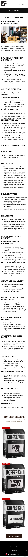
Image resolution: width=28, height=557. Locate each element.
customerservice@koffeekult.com (13, 409)
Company (13, 550)
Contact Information (13, 543)
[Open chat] (25, 554)
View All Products (13, 536)
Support (13, 546)
